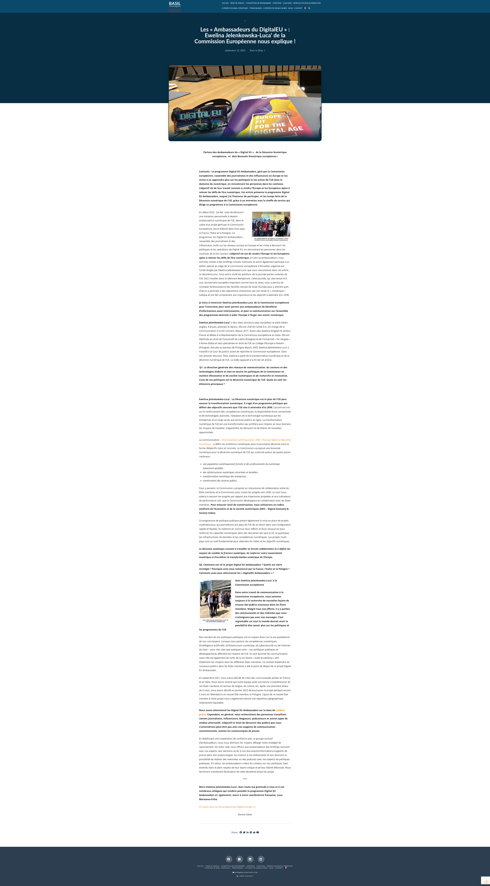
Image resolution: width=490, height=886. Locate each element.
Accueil (200, 866)
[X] (239, 859)
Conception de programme (233, 866)
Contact (279, 868)
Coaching (261, 866)
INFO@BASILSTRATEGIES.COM (246, 872)
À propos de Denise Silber (256, 868)
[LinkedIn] (250, 859)
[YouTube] (261, 859)
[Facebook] (228, 859)
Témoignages (237, 868)
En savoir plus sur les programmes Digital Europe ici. (227, 806)
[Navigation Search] (309, 7)
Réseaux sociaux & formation (280, 866)
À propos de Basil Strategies (217, 868)
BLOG (271, 868)
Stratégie (251, 866)
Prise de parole (212, 866)
